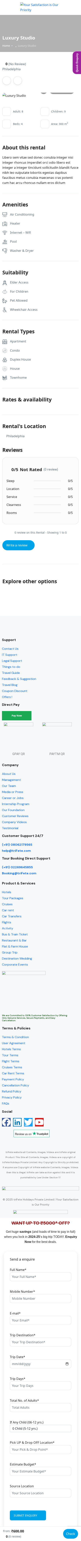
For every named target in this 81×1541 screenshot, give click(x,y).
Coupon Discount (14, 691)
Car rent (8, 910)
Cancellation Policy (15, 1085)
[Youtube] (39, 1122)
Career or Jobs (13, 798)
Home (6, 45)
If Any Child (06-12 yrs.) (26, 1422)
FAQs (5, 1103)
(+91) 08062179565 (17, 845)
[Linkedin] (17, 1122)
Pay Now (17, 715)
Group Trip (9, 952)
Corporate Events (15, 964)
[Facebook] (6, 1122)
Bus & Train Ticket (15, 934)
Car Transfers (11, 916)
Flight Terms (10, 1061)
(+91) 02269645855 (17, 867)
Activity (7, 928)
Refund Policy (11, 1091)
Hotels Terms (11, 1049)
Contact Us (10, 649)
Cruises (7, 904)
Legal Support (12, 661)
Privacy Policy (12, 1097)
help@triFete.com (16, 851)
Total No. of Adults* (24, 1400)
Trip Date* (17, 1357)
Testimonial (10, 828)
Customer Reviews (15, 816)
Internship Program (15, 804)
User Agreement (13, 1043)
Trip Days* (17, 1379)
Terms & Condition (15, 1037)
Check (70, 1534)
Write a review (17, 545)
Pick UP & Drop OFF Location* (32, 1442)
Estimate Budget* (23, 1464)
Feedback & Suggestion (19, 679)
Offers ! (7, 697)
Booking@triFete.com (19, 873)
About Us (9, 774)
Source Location (22, 1486)
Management (11, 780)
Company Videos (14, 822)
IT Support (9, 655)
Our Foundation (13, 810)
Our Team (9, 786)
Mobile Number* (22, 1291)
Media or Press (12, 792)
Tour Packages (12, 898)
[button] (64, 7)
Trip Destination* (22, 1335)
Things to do (11, 667)
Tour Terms (10, 1055)
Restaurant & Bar (14, 940)
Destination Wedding (17, 958)
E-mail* (15, 1313)
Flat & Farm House (15, 946)
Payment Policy (13, 1079)
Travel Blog (9, 685)
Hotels (6, 892)
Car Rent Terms (13, 1073)
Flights (6, 922)
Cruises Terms (12, 1067)
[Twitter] (28, 1122)
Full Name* (18, 1270)
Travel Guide (11, 673)
